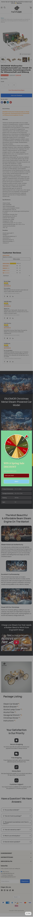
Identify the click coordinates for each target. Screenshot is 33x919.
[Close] (30, 432)
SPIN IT (16, 481)
